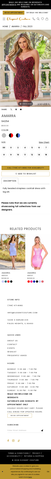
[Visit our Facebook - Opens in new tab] (8, 441)
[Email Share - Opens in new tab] (21, 109)
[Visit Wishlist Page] (42, 19)
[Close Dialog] (2, 471)
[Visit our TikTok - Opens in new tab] (19, 441)
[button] (4, 19)
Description (9, 181)
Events (11, 348)
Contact (12, 344)
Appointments (9, 4)
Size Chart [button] (44, 142)
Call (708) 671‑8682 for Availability (25, 168)
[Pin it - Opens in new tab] (16, 109)
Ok (48, 472)
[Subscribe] (42, 430)
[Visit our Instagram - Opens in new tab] (13, 440)
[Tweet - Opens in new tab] (11, 109)
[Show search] (38, 19)
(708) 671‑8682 (15, 305)
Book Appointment (20, 415)
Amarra (16, 26)
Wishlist (12, 352)
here (30, 477)
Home (5, 26)
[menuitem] (4, 19)
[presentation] (12, 252)
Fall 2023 (27, 26)
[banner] (18, 19)
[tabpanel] (25, 68)
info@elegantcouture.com (22, 312)
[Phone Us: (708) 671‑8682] (34, 19)
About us (12, 340)
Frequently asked (17, 355)
